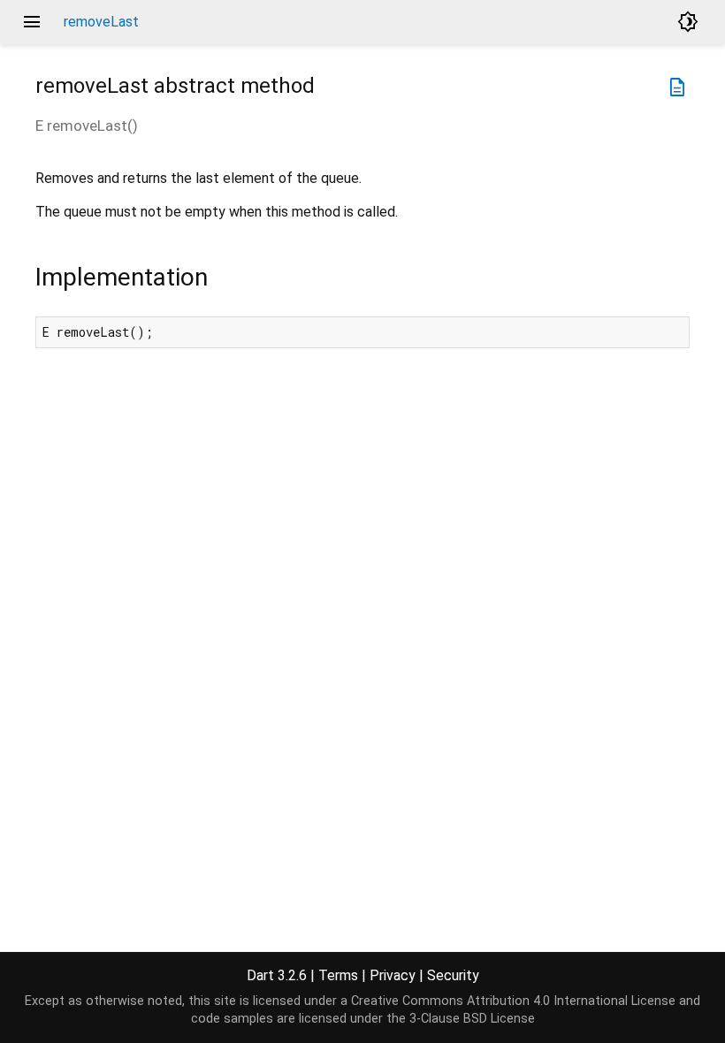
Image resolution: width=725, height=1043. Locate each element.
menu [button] (31, 22)
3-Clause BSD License (472, 1018)
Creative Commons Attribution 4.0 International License (513, 1001)
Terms (338, 975)
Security (453, 975)
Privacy (393, 975)
